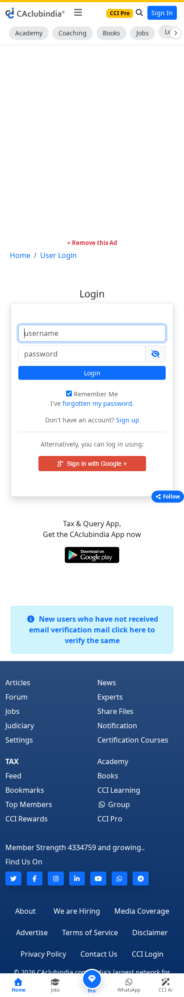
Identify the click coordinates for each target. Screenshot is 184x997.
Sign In (162, 13)
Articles (17, 683)
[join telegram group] (141, 878)
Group (118, 804)
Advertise (32, 932)
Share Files (115, 711)
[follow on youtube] (98, 878)
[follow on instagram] (56, 878)
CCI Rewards (26, 819)
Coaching (73, 33)
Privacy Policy (43, 954)
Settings (19, 740)
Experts (110, 697)
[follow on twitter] (13, 878)
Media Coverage (141, 911)
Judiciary (19, 726)
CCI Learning (118, 790)
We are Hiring (77, 911)
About (25, 911)
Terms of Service (90, 932)
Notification (117, 726)
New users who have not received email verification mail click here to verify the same (93, 629)
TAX (12, 761)
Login (92, 373)
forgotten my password (97, 403)
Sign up (126, 420)
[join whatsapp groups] (120, 878)
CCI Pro (109, 819)
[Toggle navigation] (78, 12)
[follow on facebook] (35, 878)
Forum (16, 697)
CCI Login (147, 954)
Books (111, 33)
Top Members (28, 804)
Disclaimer (150, 932)
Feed (13, 776)
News (106, 683)
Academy (28, 33)
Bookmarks (24, 790)
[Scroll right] (173, 33)
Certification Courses (132, 740)
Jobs (142, 33)
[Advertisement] (92, 142)
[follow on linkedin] (77, 878)
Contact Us (98, 954)
